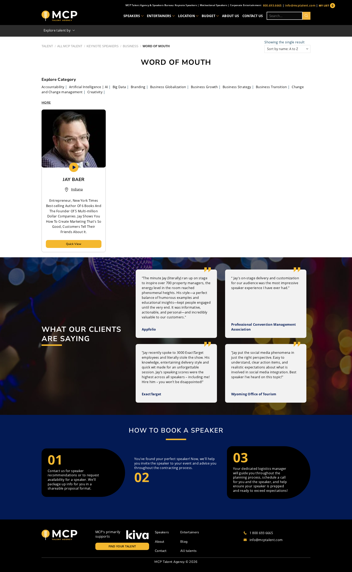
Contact (160, 551)
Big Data (119, 87)
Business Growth (204, 87)
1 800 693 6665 (261, 533)
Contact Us (252, 16)
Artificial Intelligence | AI (88, 87)
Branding (138, 87)
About (159, 541)
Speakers (131, 16)
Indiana (77, 189)
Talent (47, 46)
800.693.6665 (272, 5)
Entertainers (159, 16)
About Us (230, 16)
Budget (208, 16)
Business (130, 46)
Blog (183, 541)
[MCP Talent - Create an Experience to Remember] (59, 16)
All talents (188, 551)
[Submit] (306, 16)
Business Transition (271, 87)
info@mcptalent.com (300, 5)
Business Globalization (168, 87)
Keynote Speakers (103, 46)
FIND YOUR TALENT (122, 546)
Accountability (53, 87)
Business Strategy (237, 87)
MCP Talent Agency (169, 562)
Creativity (94, 92)
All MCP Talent (69, 46)
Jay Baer (73, 179)
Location (186, 16)
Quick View (73, 244)
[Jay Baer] (74, 139)
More (46, 103)
